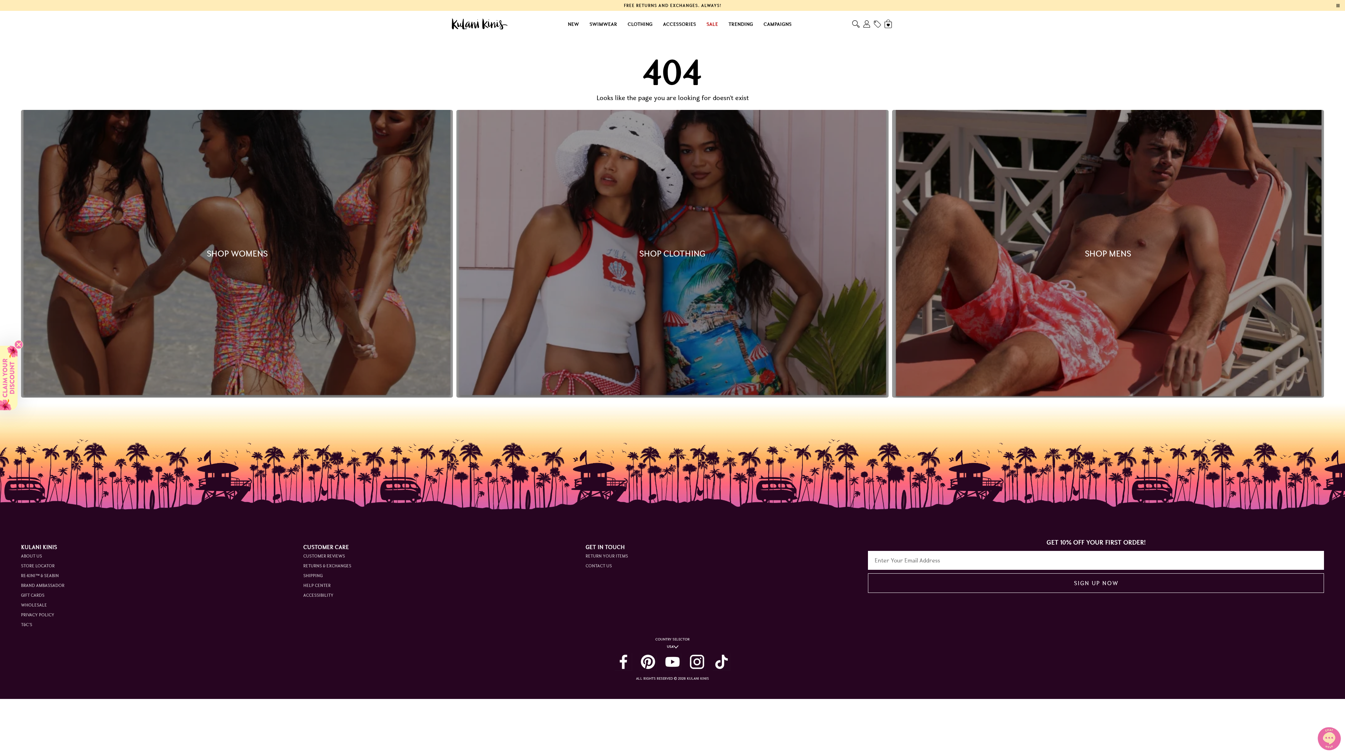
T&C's (26, 624)
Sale (712, 24)
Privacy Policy (37, 614)
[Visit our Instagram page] (697, 662)
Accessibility (318, 595)
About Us (31, 556)
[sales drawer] (877, 24)
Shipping (313, 575)
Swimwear (603, 24)
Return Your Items (607, 556)
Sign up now (1096, 583)
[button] (9, 378)
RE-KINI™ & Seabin (40, 575)
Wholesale (34, 605)
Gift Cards (32, 595)
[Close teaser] (18, 344)
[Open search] (856, 24)
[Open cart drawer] (888, 24)
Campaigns (778, 24)
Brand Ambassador (42, 585)
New (573, 24)
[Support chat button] (1329, 738)
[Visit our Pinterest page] (648, 662)
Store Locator (38, 565)
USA (670, 646)
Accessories (679, 24)
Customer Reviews (324, 556)
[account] (866, 24)
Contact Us (599, 565)
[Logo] (480, 24)
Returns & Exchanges (327, 565)
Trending (741, 24)
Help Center (317, 585)
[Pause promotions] (1337, 5)
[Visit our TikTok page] (721, 662)
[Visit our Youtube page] (672, 662)
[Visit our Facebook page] (623, 662)
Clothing (640, 24)
